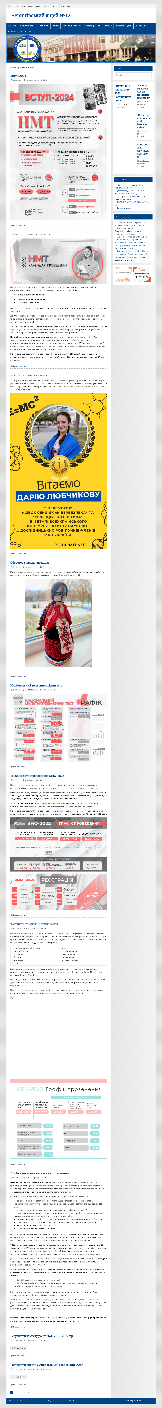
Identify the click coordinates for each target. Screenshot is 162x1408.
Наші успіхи (42, 26)
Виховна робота (92, 26)
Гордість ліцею (124, 208)
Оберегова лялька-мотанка (29, 562)
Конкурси (47, 567)
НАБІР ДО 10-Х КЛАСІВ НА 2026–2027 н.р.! (142, 150)
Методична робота (72, 26)
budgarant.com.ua (125, 251)
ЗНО (45, 80)
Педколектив (26, 26)
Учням (56, 26)
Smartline (149, 1401)
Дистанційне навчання (31, 6)
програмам (55, 969)
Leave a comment (20, 225)
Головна (12, 26)
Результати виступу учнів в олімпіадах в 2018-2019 (46, 1365)
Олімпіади (47, 1369)
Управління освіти (50, 6)
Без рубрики (48, 690)
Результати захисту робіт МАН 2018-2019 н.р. (41, 1336)
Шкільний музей (123, 26)
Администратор (32, 80)
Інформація (141, 26)
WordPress (138, 1401)
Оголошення (141, 237)
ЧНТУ (16, 6)
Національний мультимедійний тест (36, 685)
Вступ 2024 (18, 75)
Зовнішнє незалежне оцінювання (34, 924)
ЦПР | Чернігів (66, 6)
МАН (45, 375)
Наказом (14, 287)
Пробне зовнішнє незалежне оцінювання (39, 1173)
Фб (9, 6)
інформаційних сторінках (50, 814)
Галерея (108, 26)
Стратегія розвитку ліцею (20, 31)
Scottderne (122, 240)
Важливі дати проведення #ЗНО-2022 (37, 776)
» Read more (18, 1348)
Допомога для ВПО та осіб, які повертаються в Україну (143, 91)
